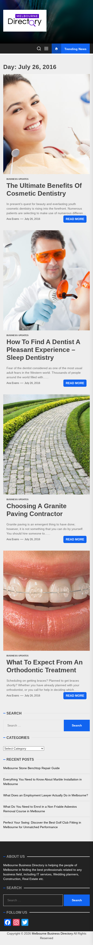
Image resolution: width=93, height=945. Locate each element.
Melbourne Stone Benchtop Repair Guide (31, 768)
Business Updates (17, 179)
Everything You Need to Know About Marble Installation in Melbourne (42, 782)
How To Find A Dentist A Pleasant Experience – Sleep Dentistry (43, 349)
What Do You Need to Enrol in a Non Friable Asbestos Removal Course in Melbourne (40, 809)
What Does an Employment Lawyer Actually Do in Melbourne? (45, 795)
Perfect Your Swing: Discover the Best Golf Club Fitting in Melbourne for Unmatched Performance (42, 825)
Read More (75, 219)
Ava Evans (12, 218)
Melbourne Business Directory (52, 933)
